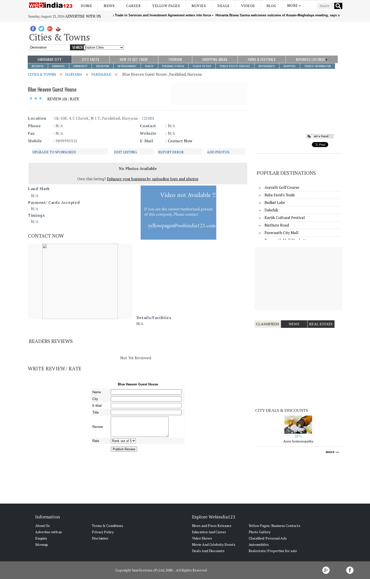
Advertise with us (83, 16)
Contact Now (180, 140)
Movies (199, 5)
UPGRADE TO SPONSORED (54, 152)
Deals (223, 5)
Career (133, 5)
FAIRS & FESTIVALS (262, 59)
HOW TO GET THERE (134, 59)
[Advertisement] (233, 36)
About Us (42, 525)
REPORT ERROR (171, 152)
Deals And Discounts (208, 550)
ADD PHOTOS (218, 152)
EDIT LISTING (125, 152)
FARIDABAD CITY (50, 59)
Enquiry (41, 538)
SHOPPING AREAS (215, 59)
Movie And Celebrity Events (213, 544)
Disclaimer (100, 538)
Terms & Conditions (107, 525)
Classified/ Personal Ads (268, 538)
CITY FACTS (90, 59)
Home (86, 5)
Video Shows (202, 538)
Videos (248, 5)
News (109, 5)
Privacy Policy (103, 531)
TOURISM (175, 59)
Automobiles (259, 544)
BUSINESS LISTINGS (310, 59)
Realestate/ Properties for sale (273, 550)
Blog (271, 5)
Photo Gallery (260, 531)
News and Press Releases (212, 525)
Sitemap (41, 544)
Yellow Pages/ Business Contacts (274, 525)
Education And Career (209, 531)
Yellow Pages (166, 5)
